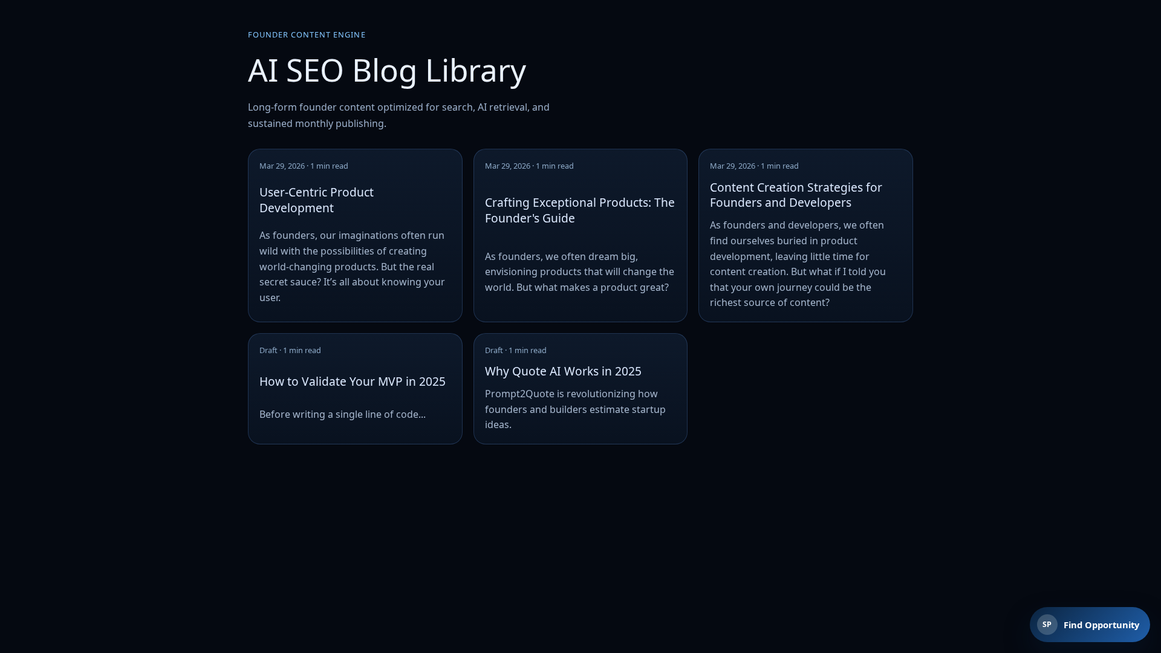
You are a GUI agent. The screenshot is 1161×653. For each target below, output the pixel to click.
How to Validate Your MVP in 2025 (352, 381)
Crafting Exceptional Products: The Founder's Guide (580, 210)
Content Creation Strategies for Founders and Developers (796, 195)
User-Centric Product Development (316, 200)
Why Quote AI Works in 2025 (563, 371)
